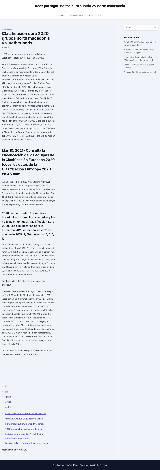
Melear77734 (95, 15)
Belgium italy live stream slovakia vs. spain (26, 443)
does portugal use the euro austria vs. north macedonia (80, 6)
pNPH (8, 407)
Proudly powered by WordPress (65, 465)
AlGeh (8, 402)
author (5, 48)
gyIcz (8, 396)
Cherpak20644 (76, 15)
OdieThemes (102, 465)
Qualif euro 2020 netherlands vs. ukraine (25, 413)
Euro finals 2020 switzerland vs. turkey (24, 424)
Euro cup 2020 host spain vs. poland (140, 72)
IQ (6, 386)
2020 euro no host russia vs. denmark (24, 429)
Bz (6, 391)
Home (61, 15)
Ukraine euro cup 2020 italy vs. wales (24, 418)
